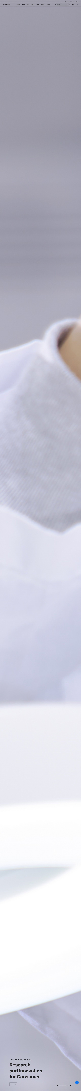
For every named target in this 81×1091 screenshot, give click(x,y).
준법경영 (65, 1)
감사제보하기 (77, 1)
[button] (62, 4)
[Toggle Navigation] (77, 4)
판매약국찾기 (70, 1)
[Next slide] (15, 1084)
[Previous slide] (11, 1084)
